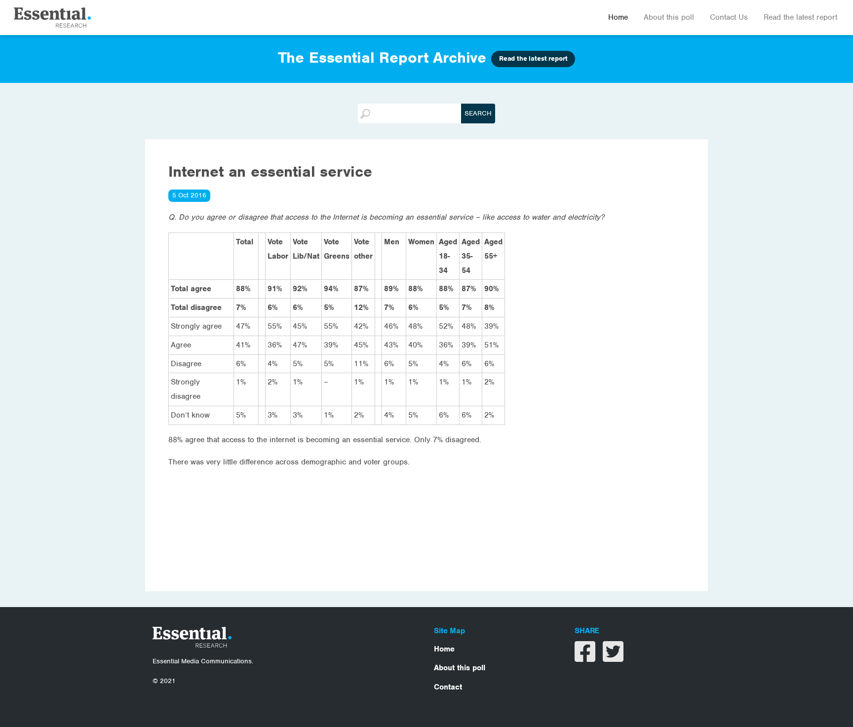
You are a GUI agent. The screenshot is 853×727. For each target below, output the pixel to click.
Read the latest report (800, 17)
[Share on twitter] (613, 658)
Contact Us (729, 17)
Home (618, 17)
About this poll (669, 17)
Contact (448, 687)
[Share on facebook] (586, 658)
